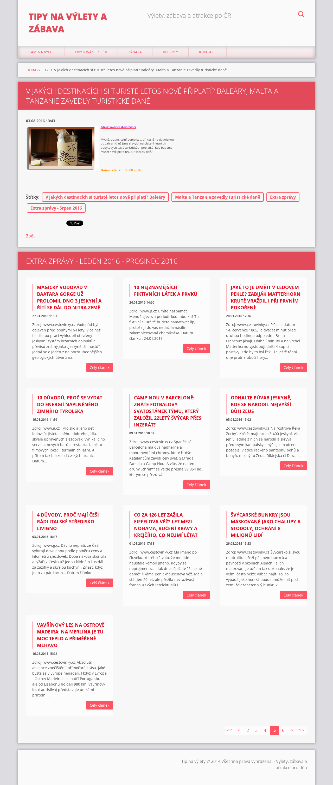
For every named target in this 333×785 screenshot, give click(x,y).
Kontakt (207, 51)
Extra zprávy (283, 197)
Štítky (32, 197)
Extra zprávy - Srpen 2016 (56, 208)
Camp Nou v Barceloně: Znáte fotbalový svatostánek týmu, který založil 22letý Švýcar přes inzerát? (167, 411)
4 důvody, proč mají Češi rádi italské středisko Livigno (68, 521)
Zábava (135, 51)
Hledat (301, 15)
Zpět (30, 236)
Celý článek (99, 367)
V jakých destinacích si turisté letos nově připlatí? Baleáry (105, 197)
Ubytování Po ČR (91, 51)
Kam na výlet (41, 51)
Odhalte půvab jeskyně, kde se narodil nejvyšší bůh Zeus (261, 404)
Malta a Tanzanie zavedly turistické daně (217, 197)
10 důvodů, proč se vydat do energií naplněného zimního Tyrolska (69, 404)
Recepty (170, 51)
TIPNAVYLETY (37, 69)
